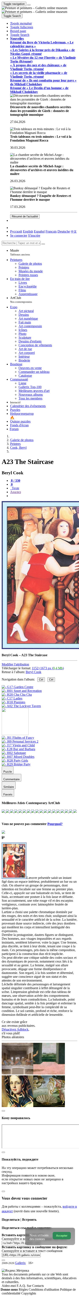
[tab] (15, 480)
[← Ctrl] (21, 706)
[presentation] (43, 496)
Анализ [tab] (15, 492)
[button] (21, 23)
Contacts (38, 1285)
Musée (20, 252)
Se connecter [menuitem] (18, 235)
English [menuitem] (28, 231)
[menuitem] (74, 231)
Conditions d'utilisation (44, 1289)
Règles (24, 1289)
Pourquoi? (55, 824)
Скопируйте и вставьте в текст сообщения (32, 1251)
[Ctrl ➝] (18, 737)
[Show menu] (29, 4)
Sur (29, 1285)
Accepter (61, 1235)
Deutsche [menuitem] (64, 231)
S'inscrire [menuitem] (34, 235)
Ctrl (41, 679)
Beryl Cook (33, 672)
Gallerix (20, 1263)
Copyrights (28, 1293)
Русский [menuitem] (16, 231)
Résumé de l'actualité (25, 216)
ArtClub (21, 299)
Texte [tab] (15, 488)
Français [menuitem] (51, 231)
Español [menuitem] (39, 231)
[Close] (43, 244)
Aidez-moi (9, 1285)
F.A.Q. (22, 1285)
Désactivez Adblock (15, 1029)
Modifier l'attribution (15, 664)
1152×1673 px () (48, 668)
